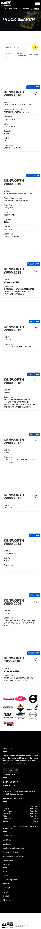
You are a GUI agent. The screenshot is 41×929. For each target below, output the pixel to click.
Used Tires (7, 860)
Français (6, 892)
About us (6, 884)
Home (5, 871)
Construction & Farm (10, 852)
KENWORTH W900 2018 (14, 270)
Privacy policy (8, 900)
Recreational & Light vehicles (13, 856)
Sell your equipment (10, 880)
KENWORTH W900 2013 (14, 542)
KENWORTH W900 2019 (14, 328)
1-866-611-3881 (10, 9)
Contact (6, 876)
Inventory (26, 9)
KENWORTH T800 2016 (14, 659)
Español (6, 896)
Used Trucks (7, 836)
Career (5, 888)
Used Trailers (7, 840)
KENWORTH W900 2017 (14, 441)
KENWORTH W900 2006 (14, 601)
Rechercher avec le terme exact (8, 56)
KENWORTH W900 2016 (14, 93)
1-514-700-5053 (10, 782)
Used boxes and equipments (13, 848)
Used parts (7, 844)
